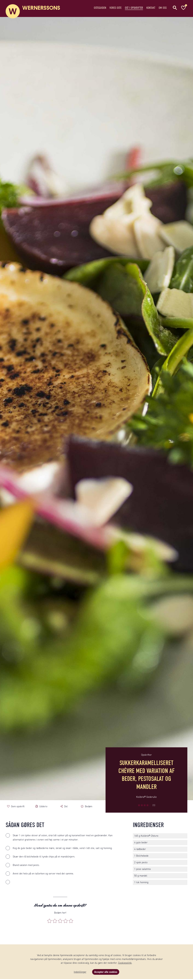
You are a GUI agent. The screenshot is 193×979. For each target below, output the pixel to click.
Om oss (163, 7)
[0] (183, 8)
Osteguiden (100, 7)
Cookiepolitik (125, 963)
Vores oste (115, 7)
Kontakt (150, 7)
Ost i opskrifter (134, 7)
